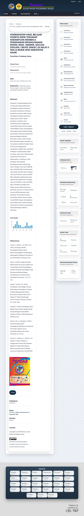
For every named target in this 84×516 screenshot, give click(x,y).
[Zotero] (73, 240)
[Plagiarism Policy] (63, 168)
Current (6, 14)
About (36, 14)
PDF (13, 392)
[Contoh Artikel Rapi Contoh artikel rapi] (73, 149)
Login (79, 1)
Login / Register (69, 127)
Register (73, 1)
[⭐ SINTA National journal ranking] (63, 197)
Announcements (25, 14)
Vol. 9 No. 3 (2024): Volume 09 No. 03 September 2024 (26, 26)
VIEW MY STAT (63, 272)
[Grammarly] (63, 251)
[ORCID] (73, 246)
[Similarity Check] (73, 221)
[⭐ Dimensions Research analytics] (73, 197)
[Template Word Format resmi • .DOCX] (63, 149)
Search (78, 13)
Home (11, 24)
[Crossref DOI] (63, 246)
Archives (14, 14)
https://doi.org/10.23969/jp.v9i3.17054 (20, 81)
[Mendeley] (63, 240)
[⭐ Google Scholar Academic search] (63, 190)
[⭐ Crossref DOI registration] (73, 203)
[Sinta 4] (73, 168)
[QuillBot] (73, 251)
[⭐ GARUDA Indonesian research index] (73, 190)
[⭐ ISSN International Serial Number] (63, 203)
